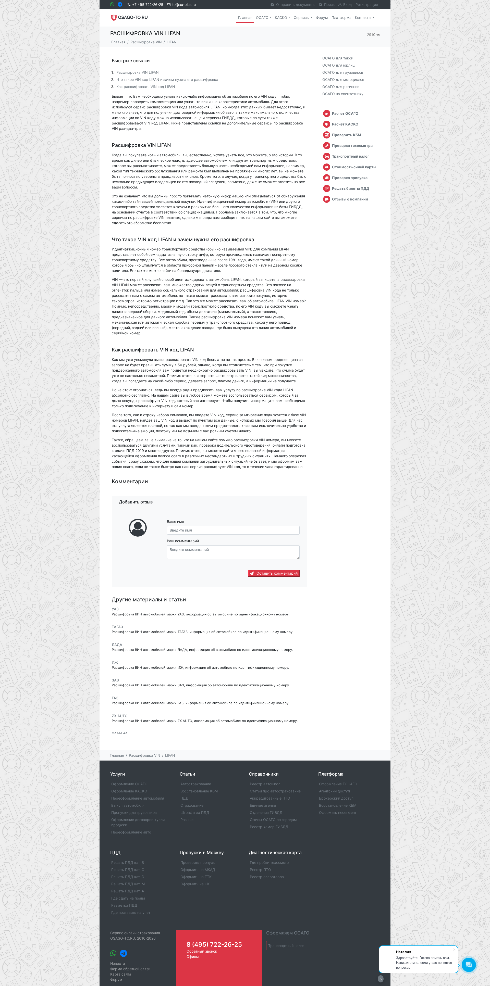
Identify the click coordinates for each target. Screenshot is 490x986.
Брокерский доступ (336, 798)
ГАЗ (115, 698)
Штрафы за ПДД (194, 812)
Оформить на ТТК (196, 877)
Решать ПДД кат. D (127, 877)
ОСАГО (262, 17)
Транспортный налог (286, 945)
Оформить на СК (195, 884)
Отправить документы (295, 4)
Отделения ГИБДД (266, 812)
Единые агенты (263, 805)
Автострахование (195, 784)
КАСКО (281, 17)
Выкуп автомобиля (127, 805)
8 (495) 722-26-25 (214, 944)
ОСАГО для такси (337, 58)
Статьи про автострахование (275, 791)
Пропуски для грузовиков (134, 812)
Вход (347, 4)
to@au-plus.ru (184, 4)
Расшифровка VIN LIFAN (137, 72)
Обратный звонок (202, 951)
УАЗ (115, 609)
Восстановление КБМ (199, 791)
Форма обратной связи (130, 969)
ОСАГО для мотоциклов (343, 79)
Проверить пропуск (197, 862)
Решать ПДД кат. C (127, 869)
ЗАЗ (115, 680)
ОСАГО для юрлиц (338, 65)
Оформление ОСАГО (129, 784)
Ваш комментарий (183, 541)
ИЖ (115, 662)
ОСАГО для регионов (340, 86)
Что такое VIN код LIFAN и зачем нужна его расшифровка (167, 79)
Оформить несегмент (337, 812)
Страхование (191, 805)
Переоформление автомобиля (137, 798)
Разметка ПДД (124, 905)
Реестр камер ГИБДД (269, 827)
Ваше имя (175, 521)
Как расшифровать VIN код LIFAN (145, 86)
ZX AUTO (120, 716)
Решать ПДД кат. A (127, 891)
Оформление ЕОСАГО (338, 784)
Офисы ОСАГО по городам (273, 819)
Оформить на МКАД (197, 869)
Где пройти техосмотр (269, 862)
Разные (186, 819)
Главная (245, 17)
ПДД (184, 798)
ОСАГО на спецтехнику (342, 94)
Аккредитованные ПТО (270, 798)
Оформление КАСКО (129, 791)
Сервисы (302, 17)
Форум (322, 17)
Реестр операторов (267, 877)
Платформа (341, 17)
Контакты (363, 17)
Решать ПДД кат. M (128, 884)
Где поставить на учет (130, 912)
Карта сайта (120, 974)
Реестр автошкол (265, 784)
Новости (117, 963)
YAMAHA (120, 733)
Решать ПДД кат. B (127, 862)
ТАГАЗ (117, 627)
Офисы (193, 956)
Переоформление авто (131, 832)
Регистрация (367, 4)
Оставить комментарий (276, 573)
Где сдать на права (128, 898)
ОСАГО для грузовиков (342, 72)
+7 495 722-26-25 (147, 4)
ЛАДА (117, 644)
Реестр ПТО (260, 869)
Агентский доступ (334, 791)
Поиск (329, 4)
